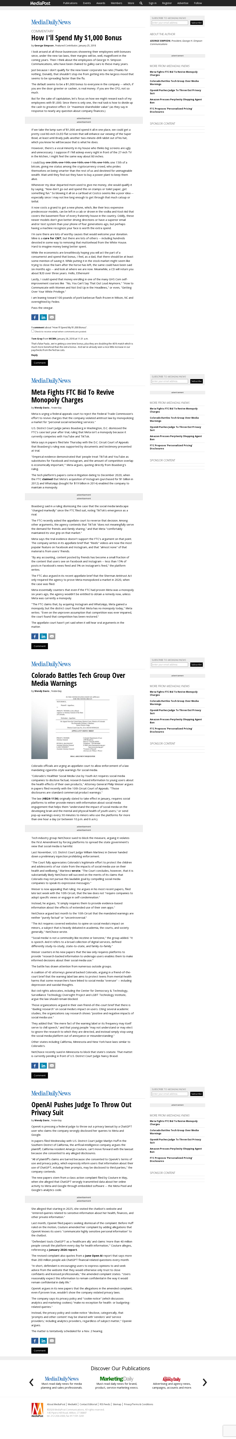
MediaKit (72, 1404)
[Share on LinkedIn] (43, 317)
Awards (100, 3)
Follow (198, 3)
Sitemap (117, 1404)
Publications (70, 3)
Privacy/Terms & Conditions (138, 1404)
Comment (40, 362)
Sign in (153, 3)
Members (116, 3)
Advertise (182, 3)
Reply (34, 355)
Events (87, 3)
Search (141, 3)
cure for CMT (52, 238)
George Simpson (44, 45)
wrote (76, 870)
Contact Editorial (88, 1404)
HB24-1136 (50, 798)
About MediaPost (56, 1404)
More (131, 3)
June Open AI (94, 1255)
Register (167, 3)
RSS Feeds (105, 1404)
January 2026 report (63, 1249)
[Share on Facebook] (34, 317)
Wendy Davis (41, 407)
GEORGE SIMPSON (160, 40)
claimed (47, 479)
